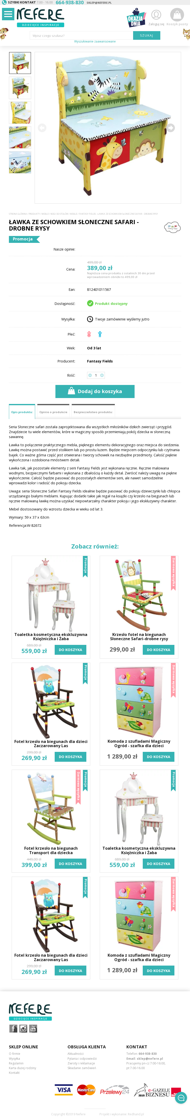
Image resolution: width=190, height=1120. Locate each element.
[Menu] (8, 14)
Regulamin (16, 1063)
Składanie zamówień (82, 1068)
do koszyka (70, 649)
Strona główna (18, 213)
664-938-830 (148, 1054)
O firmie (14, 1054)
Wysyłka (14, 1059)
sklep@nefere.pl (99, 2)
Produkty (34, 213)
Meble (73, 213)
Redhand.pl (136, 1114)
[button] (170, 127)
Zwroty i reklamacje (81, 1063)
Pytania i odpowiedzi (82, 1059)
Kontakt (14, 1073)
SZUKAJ (147, 35)
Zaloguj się (156, 24)
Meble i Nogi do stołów (55, 213)
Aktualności (76, 1054)
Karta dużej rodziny (22, 1068)
